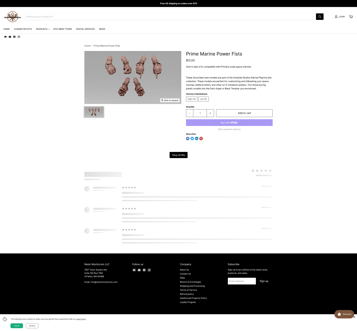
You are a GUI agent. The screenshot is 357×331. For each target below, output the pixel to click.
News (102, 29)
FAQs (182, 277)
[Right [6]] (192, 102)
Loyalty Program (188, 302)
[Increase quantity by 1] (210, 113)
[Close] (354, 317)
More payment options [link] (229, 129)
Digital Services (85, 29)
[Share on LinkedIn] (196, 138)
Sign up (264, 281)
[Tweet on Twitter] (192, 138)
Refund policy (187, 294)
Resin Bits (42, 29)
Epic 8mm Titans (62, 29)
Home (6, 29)
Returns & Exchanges (190, 282)
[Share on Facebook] (187, 138)
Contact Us (185, 273)
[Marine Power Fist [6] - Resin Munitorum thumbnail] (94, 112)
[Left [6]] (203, 102)
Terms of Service (188, 290)
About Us (184, 269)
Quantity (190, 107)
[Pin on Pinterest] (201, 138)
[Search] (320, 16)
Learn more (81, 319)
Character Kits (23, 29)
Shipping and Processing (192, 286)
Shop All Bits (178, 155)
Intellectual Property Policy (193, 298)
